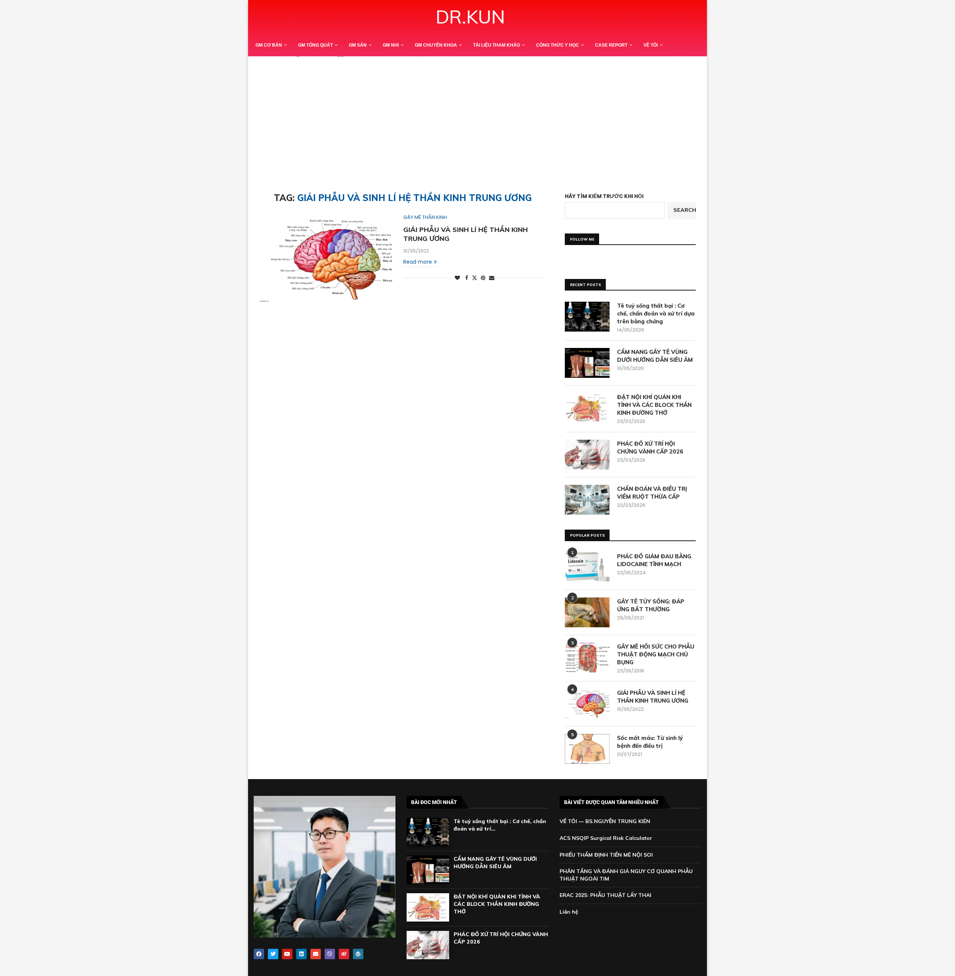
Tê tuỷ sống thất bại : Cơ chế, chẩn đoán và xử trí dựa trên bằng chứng (656, 313)
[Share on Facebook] (466, 278)
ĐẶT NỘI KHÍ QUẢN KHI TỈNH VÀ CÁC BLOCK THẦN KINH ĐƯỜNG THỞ (654, 404)
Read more (417, 262)
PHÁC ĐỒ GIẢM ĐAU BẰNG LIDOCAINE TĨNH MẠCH (654, 560)
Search (684, 210)
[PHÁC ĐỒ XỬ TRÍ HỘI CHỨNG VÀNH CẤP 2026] (587, 455)
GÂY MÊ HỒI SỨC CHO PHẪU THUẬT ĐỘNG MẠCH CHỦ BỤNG (655, 654)
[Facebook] (259, 954)
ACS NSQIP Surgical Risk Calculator (606, 838)
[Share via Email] (491, 278)
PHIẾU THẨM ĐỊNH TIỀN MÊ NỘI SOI (606, 854)
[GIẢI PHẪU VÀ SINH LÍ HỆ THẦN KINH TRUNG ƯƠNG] (325, 258)
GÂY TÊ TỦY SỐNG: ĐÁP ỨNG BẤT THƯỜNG (650, 605)
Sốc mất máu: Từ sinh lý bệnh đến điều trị (650, 741)
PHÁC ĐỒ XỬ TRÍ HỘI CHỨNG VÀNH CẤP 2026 (650, 447)
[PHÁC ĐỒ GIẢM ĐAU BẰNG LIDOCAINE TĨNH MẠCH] (587, 567)
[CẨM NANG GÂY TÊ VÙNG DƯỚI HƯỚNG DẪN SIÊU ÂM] (587, 363)
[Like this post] (457, 278)
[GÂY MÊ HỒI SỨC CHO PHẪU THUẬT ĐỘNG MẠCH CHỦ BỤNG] (587, 657)
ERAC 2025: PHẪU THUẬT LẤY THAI (605, 895)
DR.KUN (470, 16)
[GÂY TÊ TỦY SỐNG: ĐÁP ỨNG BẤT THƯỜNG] (587, 612)
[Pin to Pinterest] (483, 278)
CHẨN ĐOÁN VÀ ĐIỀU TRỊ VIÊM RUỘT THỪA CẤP (652, 492)
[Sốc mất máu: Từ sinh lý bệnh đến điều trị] (587, 749)
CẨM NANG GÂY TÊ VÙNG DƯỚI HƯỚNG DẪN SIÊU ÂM (655, 355)
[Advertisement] (477, 118)
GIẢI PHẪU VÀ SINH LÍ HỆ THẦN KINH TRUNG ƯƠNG (652, 696)
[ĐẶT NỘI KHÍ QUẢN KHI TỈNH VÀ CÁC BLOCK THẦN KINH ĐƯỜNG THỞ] (587, 408)
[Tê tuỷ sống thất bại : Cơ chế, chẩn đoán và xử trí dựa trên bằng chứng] (587, 317)
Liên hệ (569, 911)
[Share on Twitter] (474, 278)
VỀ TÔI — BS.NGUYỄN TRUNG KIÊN (605, 821)
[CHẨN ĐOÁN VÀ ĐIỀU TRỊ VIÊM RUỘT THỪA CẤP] (587, 500)
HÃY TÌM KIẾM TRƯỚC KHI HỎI (604, 196)
